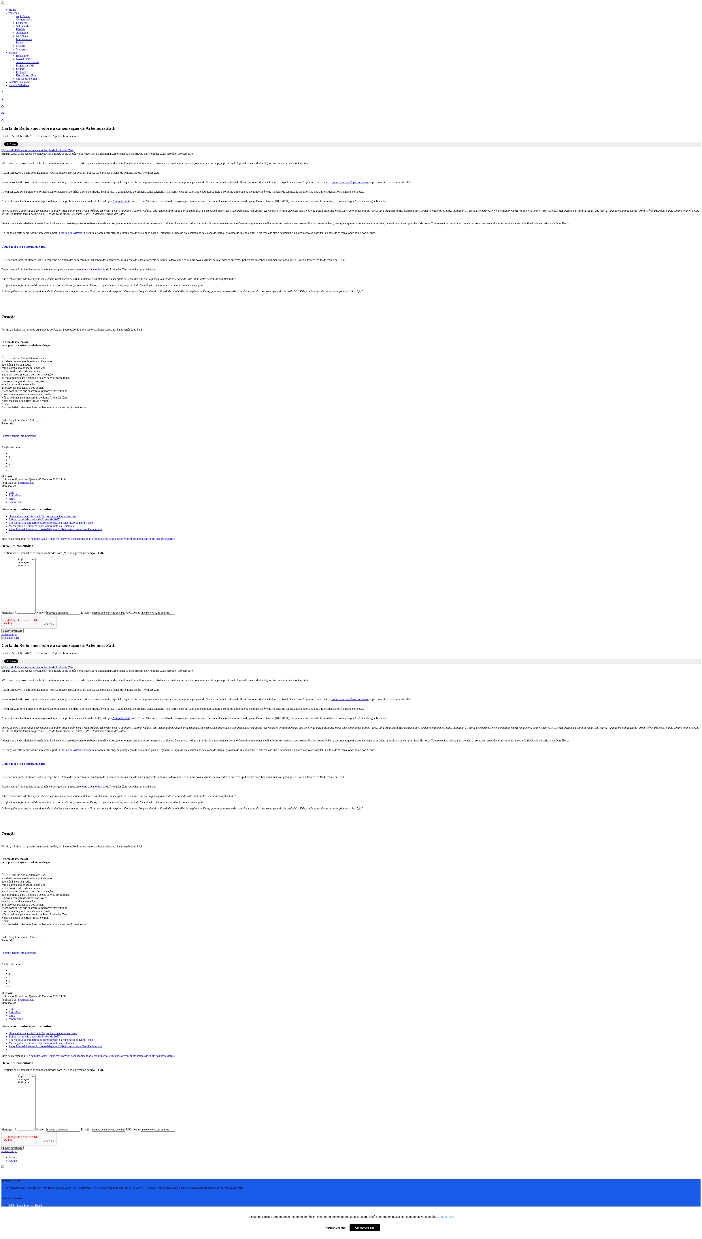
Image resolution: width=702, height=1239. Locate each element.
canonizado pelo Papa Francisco (350, 182)
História (20, 29)
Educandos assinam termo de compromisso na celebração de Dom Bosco (51, 522)
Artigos (13, 52)
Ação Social (23, 16)
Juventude (22, 32)
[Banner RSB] (10, 637)
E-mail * (86, 612)
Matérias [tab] (14, 1157)
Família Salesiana (19, 85)
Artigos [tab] (13, 1160)
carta (11, 492)
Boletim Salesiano (19, 82)
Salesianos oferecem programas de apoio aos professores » (142, 538)
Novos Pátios (23, 58)
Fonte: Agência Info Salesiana (18, 435)
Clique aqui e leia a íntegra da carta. (23, 246)
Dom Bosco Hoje (26, 75)
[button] (2, 1167)
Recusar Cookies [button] (335, 1227)
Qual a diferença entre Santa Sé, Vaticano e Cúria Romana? (43, 516)
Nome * (41, 612)
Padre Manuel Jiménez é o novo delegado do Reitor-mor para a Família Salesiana (55, 529)
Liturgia (20, 68)
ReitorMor (15, 495)
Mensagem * (8, 612)
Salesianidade (24, 26)
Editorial (21, 72)
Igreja (19, 42)
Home (12, 9)
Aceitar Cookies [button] (365, 1227)
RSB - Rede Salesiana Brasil (25, 1205)
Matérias (14, 12)
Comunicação (24, 19)
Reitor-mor (22, 55)
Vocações (21, 49)
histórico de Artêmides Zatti (75, 232)
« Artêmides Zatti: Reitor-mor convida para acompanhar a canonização (67, 538)
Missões (20, 45)
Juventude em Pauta (27, 62)
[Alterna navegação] (6, 4)
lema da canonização (93, 269)
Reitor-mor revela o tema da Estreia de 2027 (34, 519)
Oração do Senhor (26, 78)
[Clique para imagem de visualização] (37, 150)
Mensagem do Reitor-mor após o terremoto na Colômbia (41, 526)
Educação (21, 22)
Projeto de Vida (25, 65)
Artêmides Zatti (121, 201)
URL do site (133, 612)
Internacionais (24, 39)
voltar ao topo (9, 634)
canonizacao (16, 502)
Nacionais (22, 35)
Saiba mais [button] (446, 1216)
